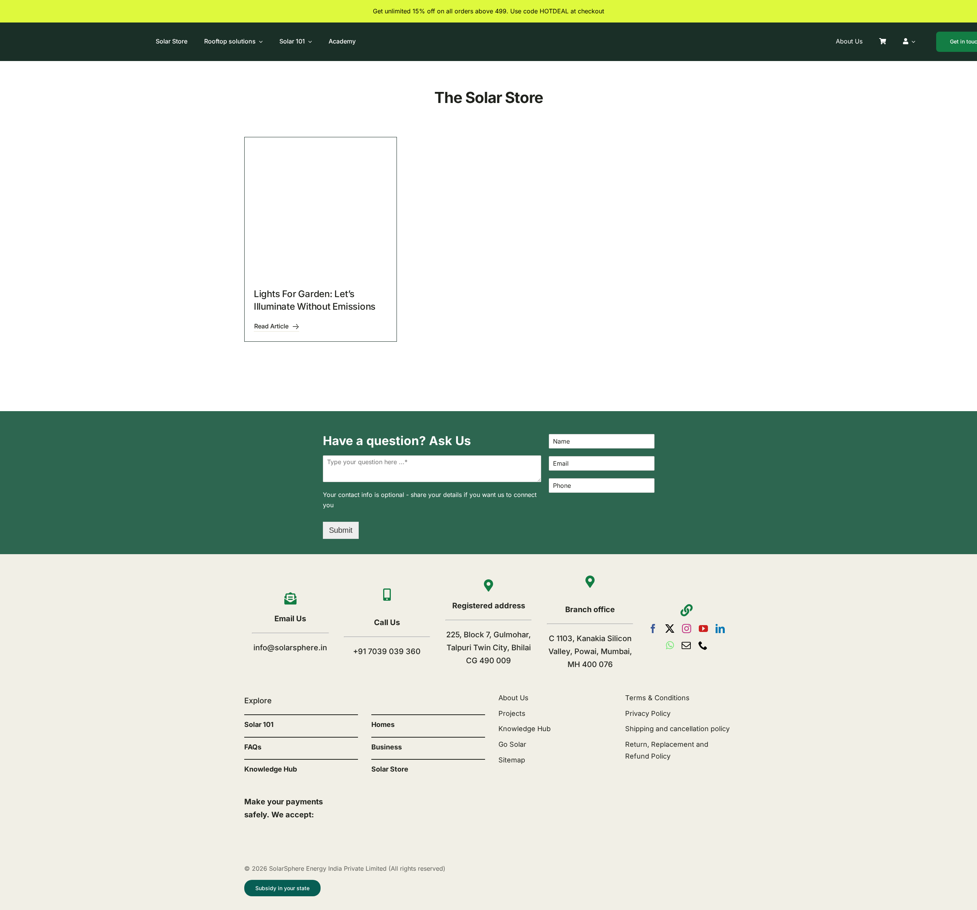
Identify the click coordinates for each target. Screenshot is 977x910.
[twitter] (669, 628)
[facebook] (653, 628)
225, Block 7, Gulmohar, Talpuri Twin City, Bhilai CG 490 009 (488, 647)
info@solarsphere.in (290, 647)
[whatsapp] (670, 645)
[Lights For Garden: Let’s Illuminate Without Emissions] (320, 213)
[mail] (686, 645)
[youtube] (703, 628)
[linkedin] (720, 628)
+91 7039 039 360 (387, 651)
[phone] (703, 645)
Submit (341, 530)
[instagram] (686, 628)
